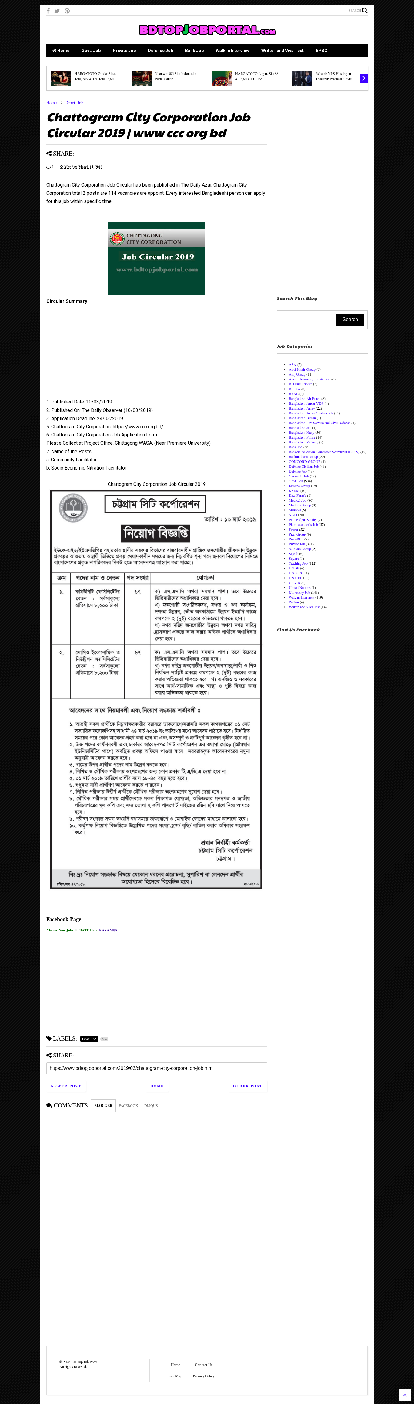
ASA (292, 364)
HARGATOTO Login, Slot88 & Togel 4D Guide (256, 76)
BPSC (321, 50)
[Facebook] (48, 10)
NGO (293, 514)
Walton (294, 601)
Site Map (175, 1376)
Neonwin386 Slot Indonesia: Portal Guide (175, 76)
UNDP (294, 568)
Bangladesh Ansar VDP (306, 403)
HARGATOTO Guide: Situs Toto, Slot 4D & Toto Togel (95, 76)
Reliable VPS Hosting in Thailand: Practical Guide (334, 76)
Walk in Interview (232, 50)
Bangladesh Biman (302, 417)
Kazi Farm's (297, 495)
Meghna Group (300, 505)
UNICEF (295, 577)
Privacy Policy (203, 1376)
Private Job (124, 50)
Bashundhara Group (303, 456)
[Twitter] (57, 10)
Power (293, 529)
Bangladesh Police (302, 437)
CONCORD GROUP (304, 461)
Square (294, 558)
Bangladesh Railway (303, 442)
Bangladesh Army (302, 408)
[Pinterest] (67, 10)
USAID (294, 582)
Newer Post (66, 1086)
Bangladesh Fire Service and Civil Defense (319, 422)
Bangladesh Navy (301, 432)
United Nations (300, 587)
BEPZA (294, 388)
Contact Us (203, 1364)
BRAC (294, 393)
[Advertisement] (156, 353)
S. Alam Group (300, 548)
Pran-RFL (296, 538)
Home (62, 50)
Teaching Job (298, 563)
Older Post (247, 1086)
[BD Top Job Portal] (207, 37)
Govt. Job (91, 50)
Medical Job (297, 500)
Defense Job (160, 50)
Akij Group (297, 374)
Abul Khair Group (302, 369)
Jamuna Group (299, 485)
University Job (299, 592)
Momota (295, 509)
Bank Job (194, 50)
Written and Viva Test (282, 50)
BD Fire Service (300, 383)
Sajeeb (293, 553)
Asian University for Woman (309, 379)
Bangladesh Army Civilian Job (311, 412)
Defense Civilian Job (304, 466)
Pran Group (297, 534)
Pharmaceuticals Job (303, 524)
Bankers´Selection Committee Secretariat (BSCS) (324, 451)
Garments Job (299, 475)
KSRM (294, 490)
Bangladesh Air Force (304, 398)
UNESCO (296, 572)
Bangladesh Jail (300, 427)
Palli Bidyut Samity (303, 519)
